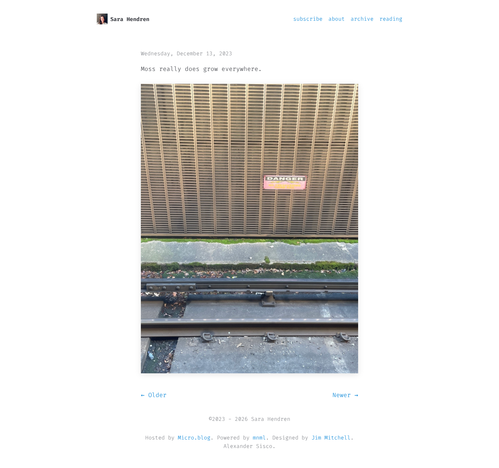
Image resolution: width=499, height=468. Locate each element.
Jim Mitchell (330, 438)
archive (362, 19)
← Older (154, 395)
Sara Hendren (129, 19)
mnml (259, 438)
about (337, 19)
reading (391, 19)
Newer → (345, 395)
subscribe (307, 19)
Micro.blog (194, 438)
